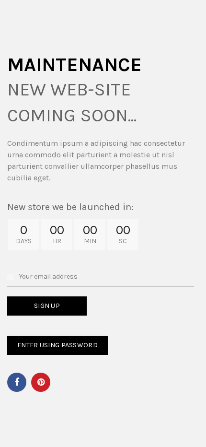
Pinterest (40, 382)
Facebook (16, 382)
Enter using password (57, 345)
